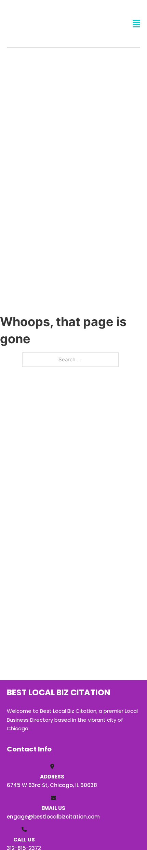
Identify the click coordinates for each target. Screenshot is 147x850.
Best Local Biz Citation (49, 23)
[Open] (136, 24)
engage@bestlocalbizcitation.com (53, 816)
